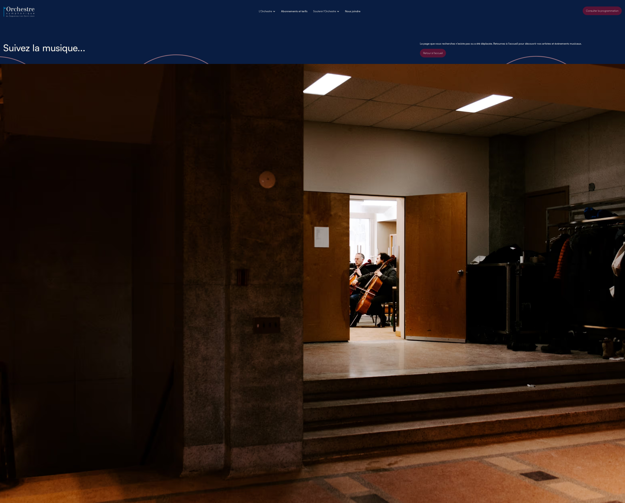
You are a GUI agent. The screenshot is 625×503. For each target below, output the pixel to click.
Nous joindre (352, 11)
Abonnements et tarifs (294, 11)
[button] (267, 11)
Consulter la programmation (602, 10)
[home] (19, 12)
